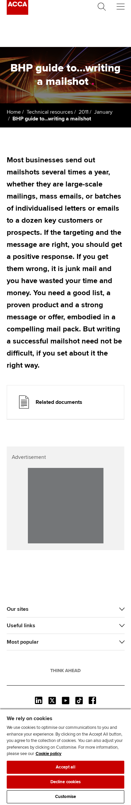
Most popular (23, 642)
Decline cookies (65, 782)
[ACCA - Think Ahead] (17, 13)
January (103, 112)
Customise (65, 796)
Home (14, 112)
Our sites (18, 609)
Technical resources (50, 112)
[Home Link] (65, 670)
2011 (83, 112)
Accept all (65, 767)
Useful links (21, 625)
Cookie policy (48, 753)
